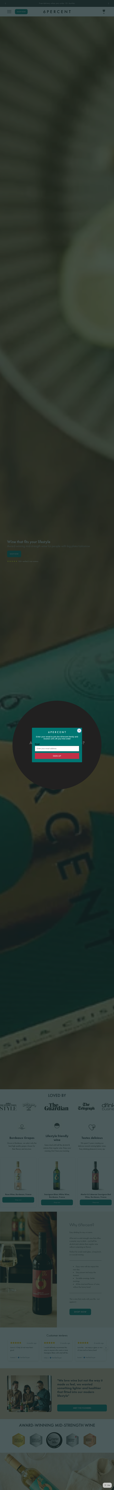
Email (37, 744)
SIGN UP (57, 756)
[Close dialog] (79, 731)
